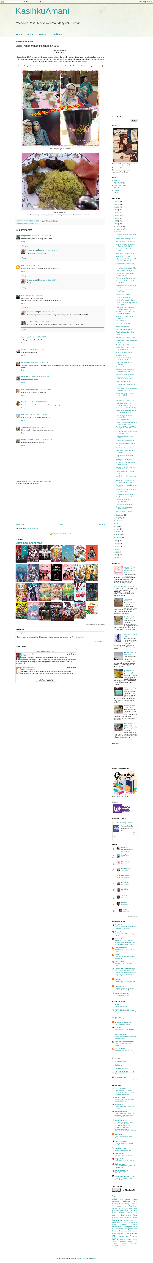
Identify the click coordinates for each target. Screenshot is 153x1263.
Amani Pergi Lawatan (123, 326)
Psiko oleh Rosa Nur (122, 367)
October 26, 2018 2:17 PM (40, 427)
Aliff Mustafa (26, 656)
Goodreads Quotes (98, 641)
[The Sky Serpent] (45, 600)
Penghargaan (126, 1227)
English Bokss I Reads (123, 294)
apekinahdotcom (27, 389)
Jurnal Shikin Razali (121, 1120)
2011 (116, 558)
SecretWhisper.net (121, 1034)
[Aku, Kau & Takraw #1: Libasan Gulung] (56, 561)
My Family (116, 1222)
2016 (116, 544)
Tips (136, 1241)
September (120, 515)
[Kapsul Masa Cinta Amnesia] (92, 580)
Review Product (125, 1239)
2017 (116, 541)
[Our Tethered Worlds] (33, 619)
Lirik (136, 1213)
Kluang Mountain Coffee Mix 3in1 (129, 706)
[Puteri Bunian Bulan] (21, 562)
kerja (26, 223)
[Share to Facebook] (54, 221)
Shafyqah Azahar (27, 236)
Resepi (134, 1229)
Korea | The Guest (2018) (124, 460)
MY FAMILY (118, 188)
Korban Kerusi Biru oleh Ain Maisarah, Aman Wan (125, 378)
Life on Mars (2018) (122, 420)
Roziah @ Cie (125, 869)
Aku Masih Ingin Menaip (122, 995)
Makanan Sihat (117, 1217)
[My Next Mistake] (45, 620)
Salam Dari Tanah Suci (121, 1173)
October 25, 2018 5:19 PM (35, 349)
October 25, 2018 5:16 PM (42, 321)
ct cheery (30, 321)
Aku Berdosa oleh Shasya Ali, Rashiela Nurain (125, 463)
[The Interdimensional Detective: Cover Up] (68, 600)
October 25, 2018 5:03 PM (38, 337)
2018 (116, 224)
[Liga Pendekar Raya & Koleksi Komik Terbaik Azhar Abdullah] (21, 619)
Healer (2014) (120, 335)
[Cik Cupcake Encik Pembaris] (56, 599)
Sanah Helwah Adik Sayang (123, 1150)
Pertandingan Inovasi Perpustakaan (123, 500)
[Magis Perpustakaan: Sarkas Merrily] (21, 601)
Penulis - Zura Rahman (123, 297)
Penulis (135, 1227)
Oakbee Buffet (132, 1222)
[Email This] (47, 221)
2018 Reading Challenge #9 (125, 511)
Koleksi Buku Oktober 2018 (125, 400)
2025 (116, 204)
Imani (121, 1209)
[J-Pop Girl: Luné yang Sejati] (33, 581)
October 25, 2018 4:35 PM (48, 312)
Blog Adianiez (119, 1159)
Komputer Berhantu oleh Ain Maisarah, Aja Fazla (125, 370)
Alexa (121, 1199)
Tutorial (114, 1243)
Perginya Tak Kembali (128, 600)
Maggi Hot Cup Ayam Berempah (129, 671)
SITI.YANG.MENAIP (121, 1171)
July (117, 521)
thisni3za (124, 903)
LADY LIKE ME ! (120, 986)
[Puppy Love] (80, 601)
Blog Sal (117, 979)
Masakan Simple (131, 1217)
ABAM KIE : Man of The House (125, 1010)
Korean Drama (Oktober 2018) (126, 408)
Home (19, 34)
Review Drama (123, 1234)
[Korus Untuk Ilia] (92, 561)
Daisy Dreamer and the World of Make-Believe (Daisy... (126, 423)
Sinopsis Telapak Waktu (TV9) (123, 1050)
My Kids (124, 1222)
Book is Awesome (121, 321)
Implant (126, 1208)
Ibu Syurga (118, 1065)
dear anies (24, 414)
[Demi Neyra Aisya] (68, 580)
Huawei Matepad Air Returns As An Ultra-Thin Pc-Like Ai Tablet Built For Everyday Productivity (125, 1115)
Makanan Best (129, 1215)
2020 (116, 218)
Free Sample (126, 1204)
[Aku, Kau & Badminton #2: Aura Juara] (80, 561)
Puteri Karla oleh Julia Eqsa (125, 332)
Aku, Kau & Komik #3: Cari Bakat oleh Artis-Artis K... (126, 432)
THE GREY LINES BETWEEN (124, 1041)
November (119, 229)
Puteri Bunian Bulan (27, 654)
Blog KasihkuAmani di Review (126, 497)
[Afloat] (33, 601)
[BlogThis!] (49, 221)
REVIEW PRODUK (120, 185)
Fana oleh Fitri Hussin (123, 324)
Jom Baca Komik (121, 355)
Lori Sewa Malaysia (121, 1068)
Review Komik (124, 1236)
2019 (116, 221)
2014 (116, 549)
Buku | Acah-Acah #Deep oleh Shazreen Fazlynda (130, 725)
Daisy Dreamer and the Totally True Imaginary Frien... (126, 411)
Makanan (115, 1215)
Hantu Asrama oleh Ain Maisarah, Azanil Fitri (123, 404)
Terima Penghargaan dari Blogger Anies (124, 508)
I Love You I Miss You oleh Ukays (126, 268)
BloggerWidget (132, 916)
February (119, 534)
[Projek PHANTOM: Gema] (80, 582)
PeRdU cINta (25, 362)
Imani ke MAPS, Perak (123, 256)
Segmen (134, 1239)
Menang (126, 1220)
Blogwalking (116, 1201)
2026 (116, 201)
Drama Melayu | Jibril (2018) (125, 271)
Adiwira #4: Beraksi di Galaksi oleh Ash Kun (125, 451)
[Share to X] (52, 221)
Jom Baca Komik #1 (122, 345)
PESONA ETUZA (120, 1077)
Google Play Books (130, 1206)
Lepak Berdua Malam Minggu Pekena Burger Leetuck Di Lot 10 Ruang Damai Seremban (124, 1092)
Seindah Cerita (120, 1097)
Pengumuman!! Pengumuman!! (126, 278)
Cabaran (126, 1201)
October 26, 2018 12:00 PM (38, 414)
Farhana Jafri (125, 862)
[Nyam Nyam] (92, 613)
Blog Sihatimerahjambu (123, 925)
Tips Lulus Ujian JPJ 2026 (122, 1024)
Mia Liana (118, 1017)
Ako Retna (124, 896)
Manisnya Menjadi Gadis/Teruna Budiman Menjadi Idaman (130, 569)
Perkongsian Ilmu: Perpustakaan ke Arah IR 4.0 (126, 303)
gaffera (80, 1258)
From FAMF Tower (121, 1141)
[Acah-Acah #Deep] (33, 561)
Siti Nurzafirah (120, 1164)
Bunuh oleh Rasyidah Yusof (125, 448)
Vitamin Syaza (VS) (27, 440)
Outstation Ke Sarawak (121, 1019)
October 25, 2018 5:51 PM (39, 362)
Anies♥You (118, 932)
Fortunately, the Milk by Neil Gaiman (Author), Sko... (125, 481)
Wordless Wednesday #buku (125, 300)
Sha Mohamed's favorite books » (95, 624)
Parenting (134, 1224)
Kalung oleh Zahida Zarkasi (125, 374)
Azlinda (23, 349)
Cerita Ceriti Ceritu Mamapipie (125, 969)
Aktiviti (23, 223)
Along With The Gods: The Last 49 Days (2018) (126, 490)
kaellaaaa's (119, 1027)
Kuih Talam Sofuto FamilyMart (123, 1155)
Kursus (121, 1213)
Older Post (101, 525)
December (119, 226)
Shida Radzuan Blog (121, 993)
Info (130, 1209)
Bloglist (135, 1199)
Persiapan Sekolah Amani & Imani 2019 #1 (125, 394)
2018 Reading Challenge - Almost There (124, 416)
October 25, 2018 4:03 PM (33, 266)
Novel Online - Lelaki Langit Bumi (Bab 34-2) (125, 348)
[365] (45, 560)
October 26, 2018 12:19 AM (42, 389)
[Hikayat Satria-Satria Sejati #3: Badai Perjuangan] (68, 620)
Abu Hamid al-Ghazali (29, 669)
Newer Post (20, 525)
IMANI (116, 193)
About (30, 34)
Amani (127, 1199)
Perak (114, 1229)
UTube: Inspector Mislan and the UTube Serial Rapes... (126, 259)
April (118, 529)
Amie (125, 909)
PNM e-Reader (119, 1224)
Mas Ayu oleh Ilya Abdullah (124, 352)
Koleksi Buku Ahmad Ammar (125, 253)
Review (115, 1231)
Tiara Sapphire (26, 427)
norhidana (124, 882)
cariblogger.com (120, 1061)
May (117, 526)
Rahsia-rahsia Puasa (28, 667)
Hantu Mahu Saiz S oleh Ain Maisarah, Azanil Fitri (125, 308)
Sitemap (42, 34)
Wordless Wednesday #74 (124, 239)
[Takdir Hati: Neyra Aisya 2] (45, 580)
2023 (116, 210)
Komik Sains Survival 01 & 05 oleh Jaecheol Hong (125, 312)
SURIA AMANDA (120, 1089)
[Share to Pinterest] (56, 221)
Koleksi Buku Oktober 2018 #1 (126, 338)
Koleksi (125, 1211)
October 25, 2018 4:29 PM (34, 295)
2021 (116, 215)
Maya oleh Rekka (121, 398)
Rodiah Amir (25, 402)
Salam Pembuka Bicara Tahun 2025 (125, 1160)
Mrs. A (23, 295)
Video (124, 1243)
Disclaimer (57, 34)
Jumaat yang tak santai (121, 1006)
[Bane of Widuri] (92, 600)
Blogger (93, 1258)
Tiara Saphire (119, 962)
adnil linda (124, 889)
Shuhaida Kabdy (120, 1148)
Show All (135, 1053)
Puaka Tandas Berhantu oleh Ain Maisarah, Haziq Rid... (126, 389)
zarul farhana (25, 377)
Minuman (133, 1220)
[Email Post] (43, 220)
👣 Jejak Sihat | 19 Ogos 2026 (130, 653)
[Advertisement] (60, 504)
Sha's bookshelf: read (29, 542)
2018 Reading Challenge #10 (125, 241)
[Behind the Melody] (21, 581)
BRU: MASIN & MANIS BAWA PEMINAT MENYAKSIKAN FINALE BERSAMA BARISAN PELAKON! (125, 942)
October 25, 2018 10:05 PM (40, 377)
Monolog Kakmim (121, 948)
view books (133, 839)
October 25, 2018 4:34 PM (48, 280)
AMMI (117, 1005)
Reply (23, 242)
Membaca (117, 1220)
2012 (116, 555)
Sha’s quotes (21, 633)
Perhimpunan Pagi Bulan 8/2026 (130, 688)
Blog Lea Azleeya (121, 1111)
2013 (116, 552)
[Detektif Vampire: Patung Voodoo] (56, 621)
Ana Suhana (119, 1104)
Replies (25, 246)
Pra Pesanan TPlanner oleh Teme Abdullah (125, 274)
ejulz (22, 266)
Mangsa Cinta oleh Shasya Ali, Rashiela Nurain (126, 468)
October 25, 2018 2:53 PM (42, 236)
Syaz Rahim (125, 855)
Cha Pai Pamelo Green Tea (129, 617)
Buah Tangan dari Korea (124, 329)
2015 (116, 546)
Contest (134, 1201)
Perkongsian (128, 1229)
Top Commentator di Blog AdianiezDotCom (124, 358)
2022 (116, 212)
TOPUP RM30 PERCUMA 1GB (124, 586)
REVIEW (117, 180)
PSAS (36, 223)
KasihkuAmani (42, 11)
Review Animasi (125, 1231)
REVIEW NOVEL (119, 183)
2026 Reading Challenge (125, 822)
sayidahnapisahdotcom (123, 1022)
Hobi (114, 1208)
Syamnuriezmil (79, 637)
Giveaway (134, 1204)
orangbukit (118, 1134)
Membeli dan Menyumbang (125, 441)
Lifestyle (129, 1213)
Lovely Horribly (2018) (123, 381)
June (118, 523)
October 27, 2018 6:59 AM (43, 440)
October (119, 232)
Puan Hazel (125, 875)
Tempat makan (126, 1241)
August (118, 518)
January (119, 537)
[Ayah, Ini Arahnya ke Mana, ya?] (56, 580)
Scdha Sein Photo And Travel (124, 1176)
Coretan (116, 1203)
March (118, 532)
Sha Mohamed (32, 250)
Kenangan (119, 1211)
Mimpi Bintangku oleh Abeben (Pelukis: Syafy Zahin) (125, 245)
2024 (116, 207)
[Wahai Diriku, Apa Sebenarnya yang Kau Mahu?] (68, 561)
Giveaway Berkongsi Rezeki (125, 494)
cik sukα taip (119, 1153)
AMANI (116, 190)
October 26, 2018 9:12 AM (38, 402)
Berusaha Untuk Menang (124, 504)
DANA (117, 955)
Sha (122, 826)
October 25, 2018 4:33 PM (48, 250)
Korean (131, 1211)
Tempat (115, 1241)
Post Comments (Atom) (31, 528)
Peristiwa (31, 223)
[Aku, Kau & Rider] (80, 618)
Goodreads (116, 1206)
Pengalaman (116, 1227)
